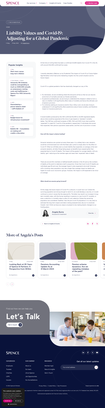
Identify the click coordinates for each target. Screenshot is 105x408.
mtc (98, 385)
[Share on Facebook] (92, 223)
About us (28, 366)
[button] (13, 404)
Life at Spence (29, 373)
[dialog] (13, 397)
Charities (9, 373)
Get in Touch (49, 373)
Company (42, 3)
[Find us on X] (92, 352)
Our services (31, 3)
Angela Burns (26, 43)
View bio (91, 213)
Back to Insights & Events (14, 22)
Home (8, 27)
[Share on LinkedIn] (88, 223)
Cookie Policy (52, 386)
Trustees (8, 369)
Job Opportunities (31, 376)
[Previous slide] (8, 284)
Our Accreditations (31, 380)
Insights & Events (55, 3)
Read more (13, 398)
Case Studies (67, 3)
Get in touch (12, 325)
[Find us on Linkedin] (83, 352)
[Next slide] (12, 284)
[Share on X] (97, 223)
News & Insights (50, 369)
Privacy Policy (43, 386)
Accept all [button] (8, 401)
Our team (28, 369)
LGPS (8, 376)
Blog (8, 43)
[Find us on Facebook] (88, 352)
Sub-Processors (62, 386)
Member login (49, 366)
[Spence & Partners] (12, 352)
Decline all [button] (18, 401)
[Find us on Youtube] (97, 352)
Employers (9, 366)
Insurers (8, 380)
